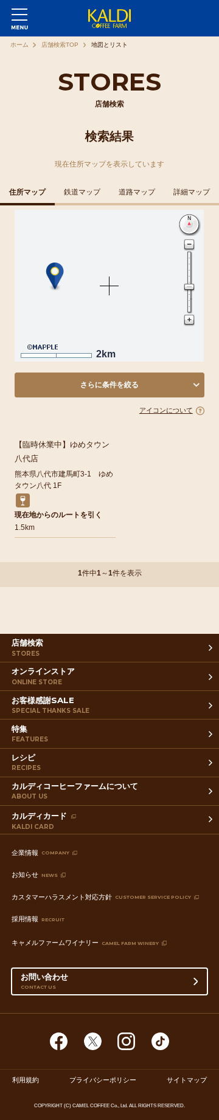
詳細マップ (191, 192)
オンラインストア (43, 675)
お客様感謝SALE (50, 705)
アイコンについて (166, 410)
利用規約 (25, 1080)
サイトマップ (187, 1080)
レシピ (26, 762)
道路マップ (137, 192)
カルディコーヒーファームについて (75, 790)
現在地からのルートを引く (58, 514)
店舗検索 (27, 647)
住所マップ (27, 192)
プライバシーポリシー (102, 1080)
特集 (30, 733)
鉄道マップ (82, 192)
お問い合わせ (44, 980)
